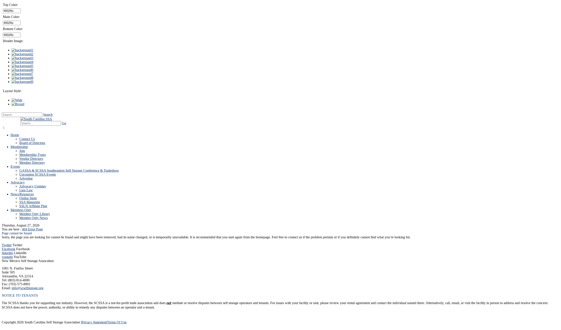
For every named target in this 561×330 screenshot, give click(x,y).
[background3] (22, 58)
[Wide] (17, 100)
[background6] (22, 70)
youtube (7, 257)
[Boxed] (18, 104)
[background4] (22, 62)
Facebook (8, 249)
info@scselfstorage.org (27, 288)
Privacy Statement (94, 322)
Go (64, 123)
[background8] (22, 78)
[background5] (22, 66)
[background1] (22, 50)
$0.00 (12, 121)
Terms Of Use (117, 322)
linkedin (7, 253)
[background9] (22, 82)
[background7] (22, 74)
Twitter (7, 245)
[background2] (22, 54)
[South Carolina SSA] (36, 119)
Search (48, 114)
